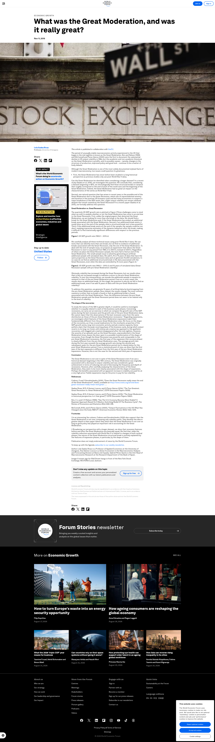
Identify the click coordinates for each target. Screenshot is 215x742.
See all (177, 555)
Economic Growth (44, 16)
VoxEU (110, 149)
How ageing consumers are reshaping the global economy (143, 610)
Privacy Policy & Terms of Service (107, 728)
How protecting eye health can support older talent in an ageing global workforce (124, 655)
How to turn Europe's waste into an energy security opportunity (69, 610)
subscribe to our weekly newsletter (109, 445)
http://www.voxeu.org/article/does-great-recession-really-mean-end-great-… (105, 383)
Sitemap (107, 732)
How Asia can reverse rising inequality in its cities (159, 653)
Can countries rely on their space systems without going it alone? (87, 653)
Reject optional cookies (195, 724)
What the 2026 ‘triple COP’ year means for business (49, 653)
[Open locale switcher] (3, 735)
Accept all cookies (195, 730)
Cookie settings (195, 736)
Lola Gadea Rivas (41, 148)
